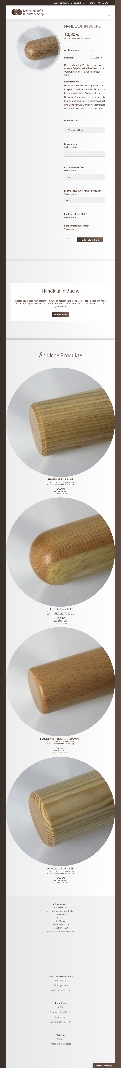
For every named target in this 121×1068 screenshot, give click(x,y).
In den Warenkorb (90, 240)
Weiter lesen (60, 314)
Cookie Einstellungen (104, 1065)
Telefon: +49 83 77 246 (97, 3)
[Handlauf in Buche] (37, 48)
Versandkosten (87, 38)
